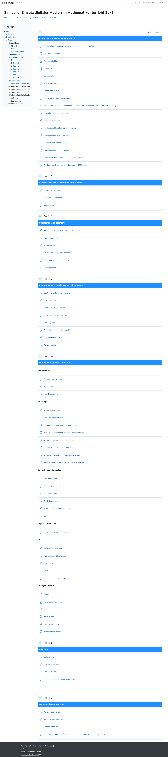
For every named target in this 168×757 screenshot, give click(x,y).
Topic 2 (48, 216)
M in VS (14, 46)
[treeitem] (17, 67)
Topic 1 (48, 176)
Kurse (17, 17)
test (12, 49)
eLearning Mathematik (20, 83)
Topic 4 (48, 356)
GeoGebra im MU (18, 52)
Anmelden (160, 3)
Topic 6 (48, 697)
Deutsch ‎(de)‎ (21, 3)
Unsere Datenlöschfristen (31, 751)
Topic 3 (48, 278)
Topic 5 (48, 642)
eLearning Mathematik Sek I (44, 17)
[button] (40, 32)
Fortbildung (26, 17)
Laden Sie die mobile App (31, 755)
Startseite (8, 17)
